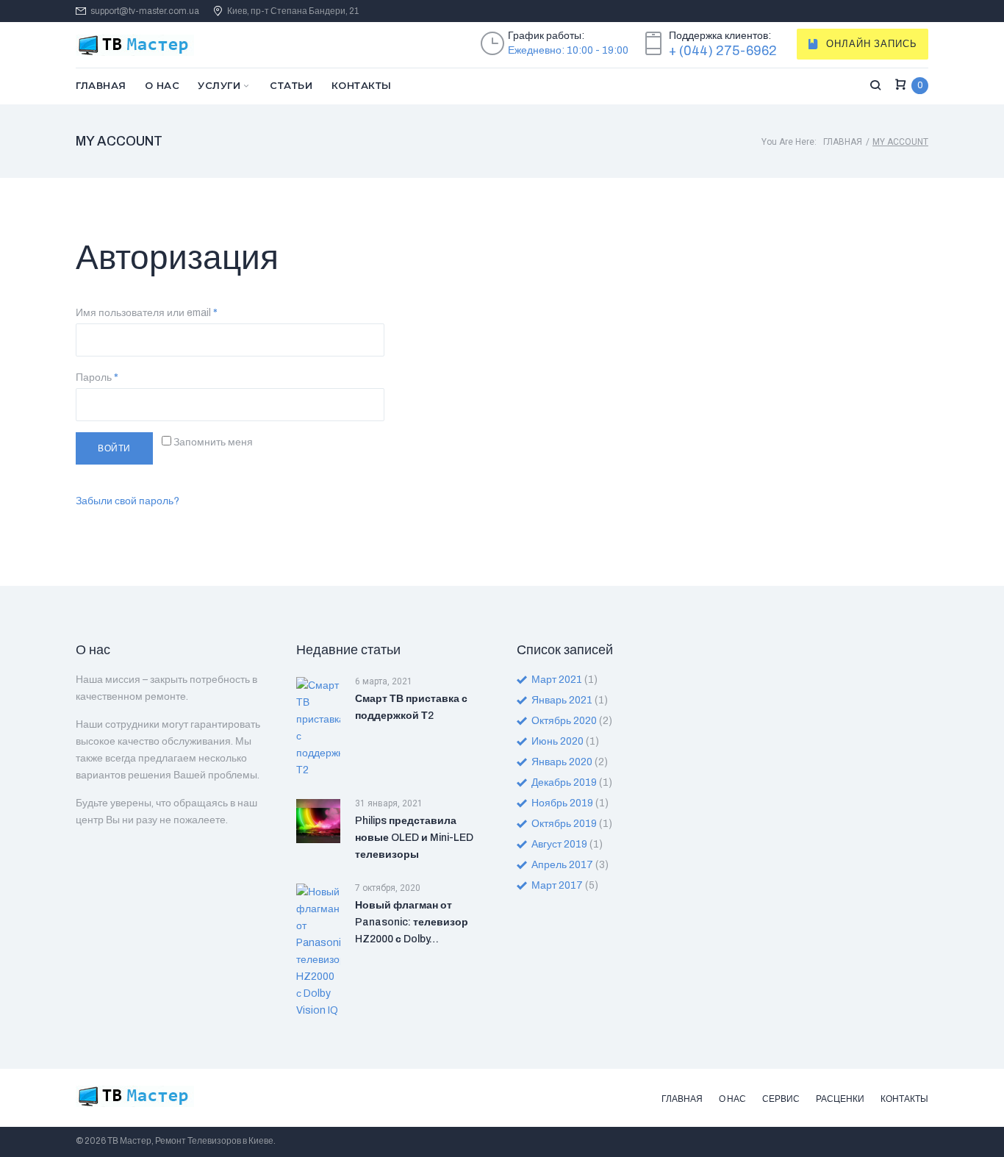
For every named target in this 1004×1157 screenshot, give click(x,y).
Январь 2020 (561, 761)
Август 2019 (559, 844)
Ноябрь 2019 (562, 803)
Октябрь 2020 (564, 720)
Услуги (219, 85)
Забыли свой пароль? (127, 500)
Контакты (361, 85)
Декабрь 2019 (564, 782)
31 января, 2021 (389, 803)
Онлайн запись (871, 44)
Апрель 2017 (562, 864)
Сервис (781, 1099)
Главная (101, 85)
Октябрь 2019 (564, 823)
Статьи (291, 85)
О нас (162, 85)
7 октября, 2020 (387, 888)
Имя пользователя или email (147, 312)
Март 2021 (556, 679)
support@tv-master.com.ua (144, 11)
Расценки (840, 1099)
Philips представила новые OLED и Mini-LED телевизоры (414, 837)
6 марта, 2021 (383, 681)
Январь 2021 (561, 700)
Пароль (97, 377)
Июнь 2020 (557, 741)
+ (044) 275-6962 (723, 50)
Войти (114, 448)
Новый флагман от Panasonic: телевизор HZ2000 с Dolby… (411, 922)
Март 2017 (557, 885)
